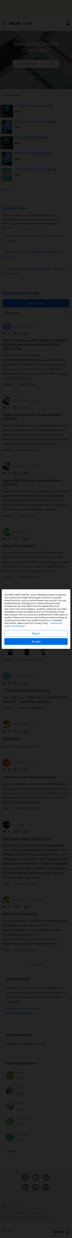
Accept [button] (36, 641)
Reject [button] (36, 633)
